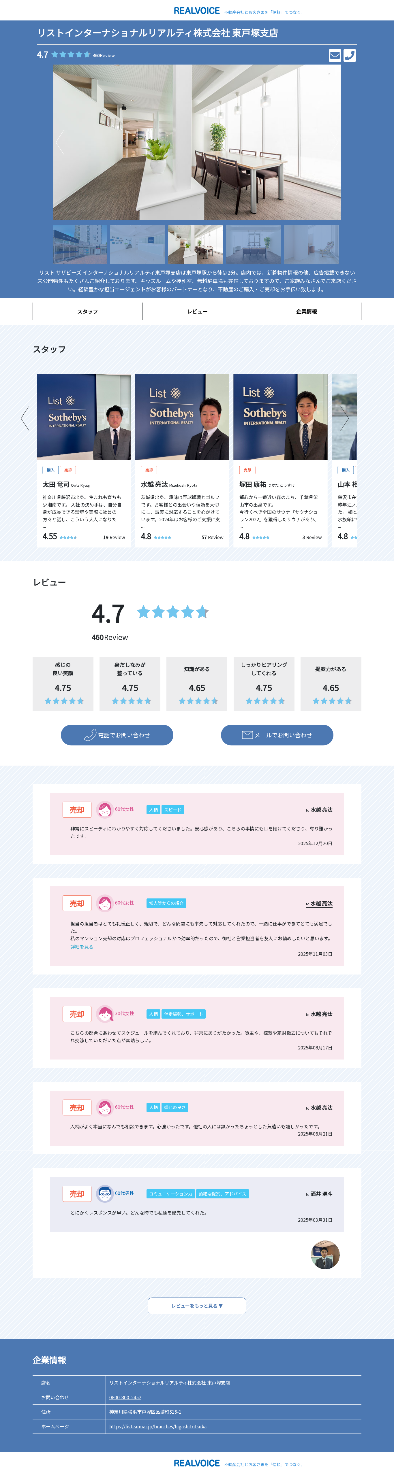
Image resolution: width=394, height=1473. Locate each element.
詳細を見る (81, 946)
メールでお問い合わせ (283, 735)
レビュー (197, 311)
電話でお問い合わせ (124, 735)
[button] (334, 142)
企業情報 (306, 311)
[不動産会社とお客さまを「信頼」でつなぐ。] (197, 9)
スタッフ (87, 311)
